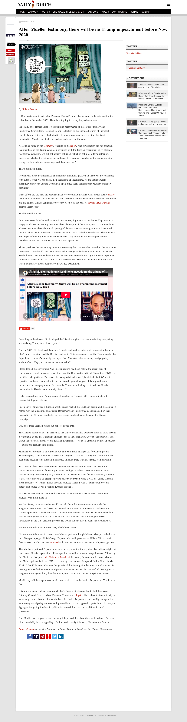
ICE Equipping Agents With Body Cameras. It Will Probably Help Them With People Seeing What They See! (152, 134)
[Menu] (168, 4)
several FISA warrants (99, 202)
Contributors (119, 11)
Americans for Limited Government (102, 715)
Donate (134, 11)
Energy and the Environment (68, 11)
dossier (110, 194)
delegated (78, 595)
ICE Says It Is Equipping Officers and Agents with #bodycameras (152, 123)
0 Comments (37, 22)
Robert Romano (30, 109)
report (73, 145)
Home (22, 11)
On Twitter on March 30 (57, 557)
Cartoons (93, 11)
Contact (146, 11)
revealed (54, 542)
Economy (33, 11)
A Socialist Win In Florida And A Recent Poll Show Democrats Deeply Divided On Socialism (152, 96)
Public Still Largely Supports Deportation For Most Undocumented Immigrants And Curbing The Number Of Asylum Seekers (152, 110)
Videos (105, 11)
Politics (45, 11)
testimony (48, 145)
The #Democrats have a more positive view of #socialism (151, 86)
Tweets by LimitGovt (134, 53)
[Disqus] (68, 674)
